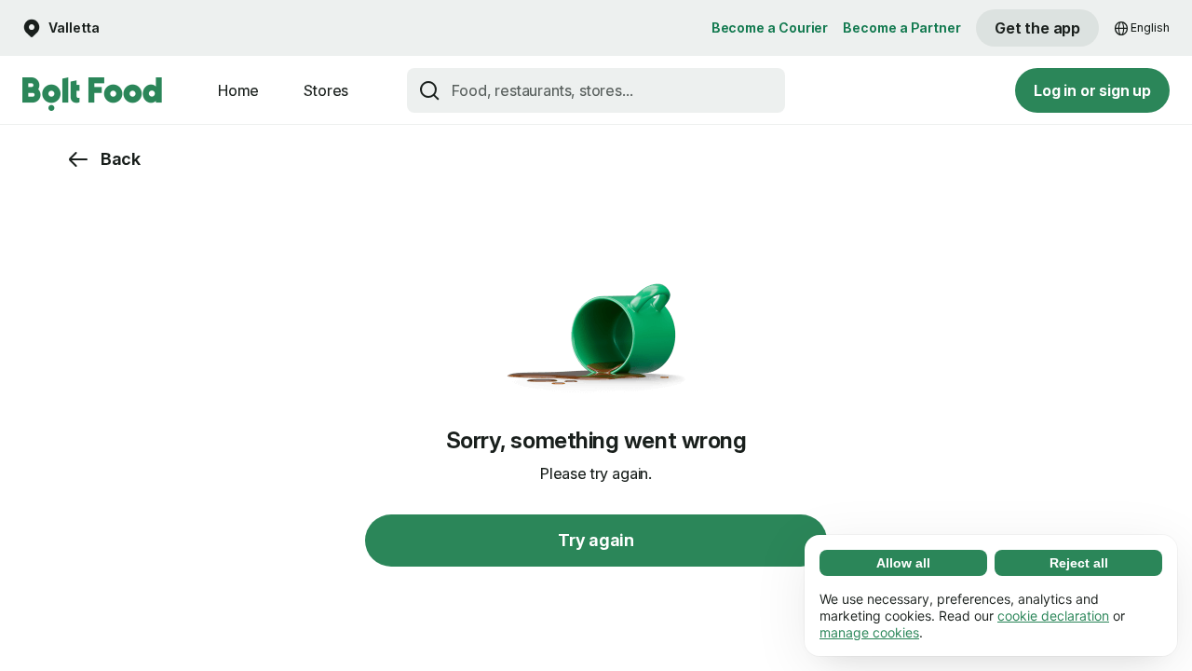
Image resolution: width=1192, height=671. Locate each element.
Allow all (903, 562)
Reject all (1079, 562)
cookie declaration (1053, 615)
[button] (61, 28)
